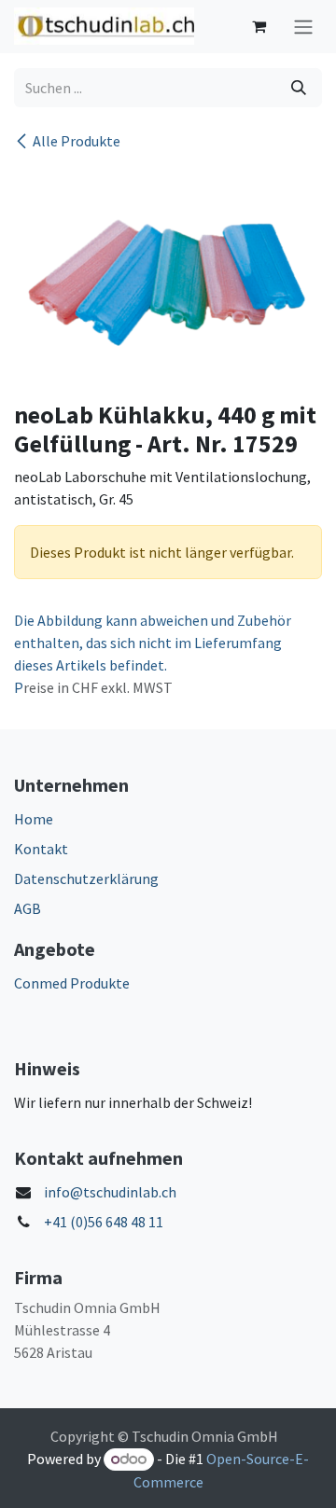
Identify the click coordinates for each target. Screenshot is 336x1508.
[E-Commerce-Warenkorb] (258, 26)
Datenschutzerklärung (86, 878)
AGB (27, 908)
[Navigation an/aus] (303, 26)
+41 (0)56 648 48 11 (103, 1221)
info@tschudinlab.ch (110, 1192)
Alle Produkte (76, 140)
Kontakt (41, 848)
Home (33, 818)
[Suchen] (298, 87)
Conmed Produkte (72, 983)
